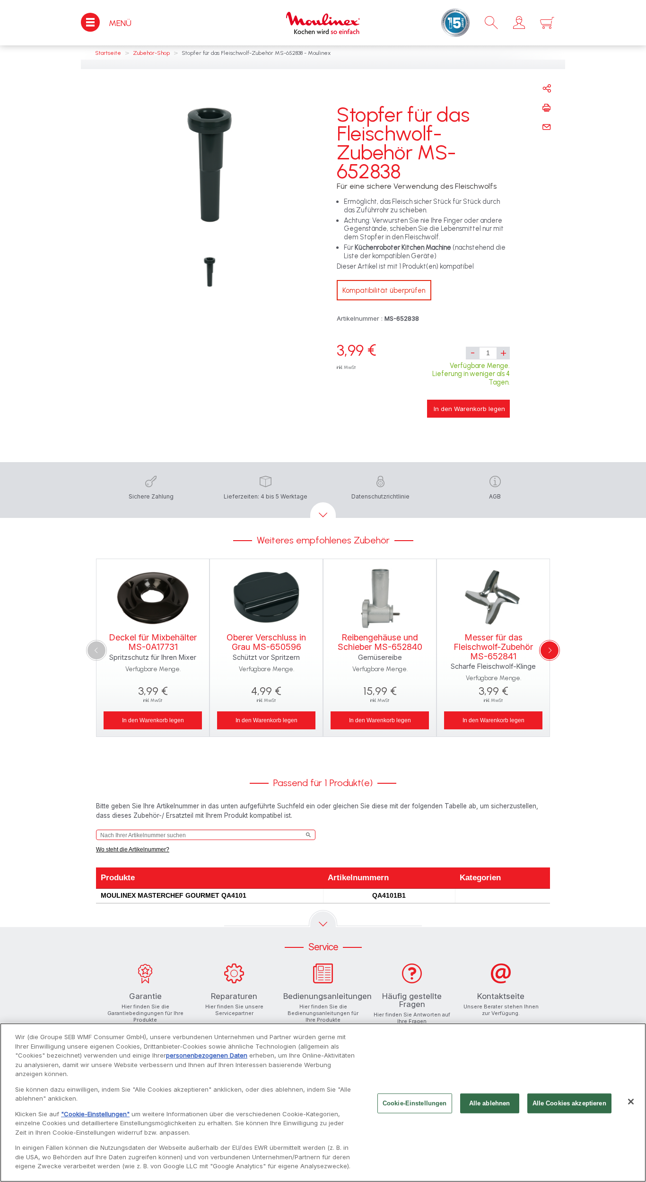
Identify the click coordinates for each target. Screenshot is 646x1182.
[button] (519, 22)
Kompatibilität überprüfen (384, 290)
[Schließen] (630, 1101)
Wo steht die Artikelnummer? (132, 849)
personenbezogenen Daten (206, 1055)
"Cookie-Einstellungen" (95, 1114)
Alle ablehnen (489, 1103)
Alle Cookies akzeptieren (569, 1103)
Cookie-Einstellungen (415, 1103)
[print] (546, 107)
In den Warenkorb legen (469, 408)
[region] (323, 1102)
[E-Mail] (546, 127)
